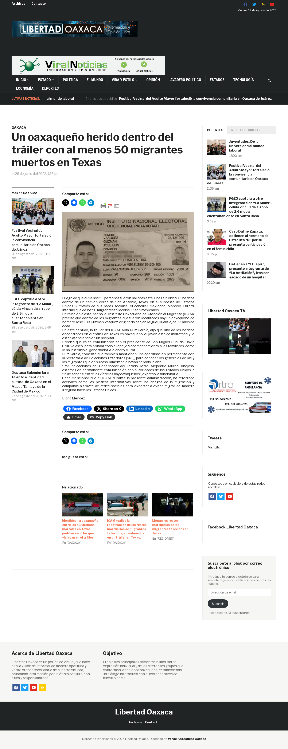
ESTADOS (217, 79)
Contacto (38, 3)
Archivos (18, 3)
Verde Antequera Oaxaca (187, 739)
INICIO (21, 79)
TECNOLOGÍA (243, 79)
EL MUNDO (95, 79)
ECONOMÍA (25, 88)
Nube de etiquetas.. (246, 130)
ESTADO (44, 79)
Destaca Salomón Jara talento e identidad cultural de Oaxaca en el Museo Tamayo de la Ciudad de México (31, 382)
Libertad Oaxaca (144, 712)
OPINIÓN (153, 79)
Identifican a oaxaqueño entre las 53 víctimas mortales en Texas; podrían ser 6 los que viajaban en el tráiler (80, 529)
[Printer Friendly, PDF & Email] (110, 206)
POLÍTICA (70, 79)
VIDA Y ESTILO (123, 79)
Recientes (215, 130)
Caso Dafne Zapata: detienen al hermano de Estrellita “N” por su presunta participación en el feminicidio (238, 240)
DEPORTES (50, 88)
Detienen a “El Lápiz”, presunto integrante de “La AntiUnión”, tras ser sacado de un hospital (249, 270)
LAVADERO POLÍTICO (184, 79)
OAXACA (19, 128)
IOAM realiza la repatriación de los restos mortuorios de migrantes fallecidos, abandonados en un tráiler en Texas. (127, 529)
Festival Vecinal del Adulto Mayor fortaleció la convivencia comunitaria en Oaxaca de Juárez (178, 99)
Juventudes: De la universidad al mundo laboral (246, 146)
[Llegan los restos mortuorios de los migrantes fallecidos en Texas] (172, 504)
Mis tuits (214, 447)
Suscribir (218, 603)
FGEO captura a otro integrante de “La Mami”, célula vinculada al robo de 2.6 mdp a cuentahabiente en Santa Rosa (32, 311)
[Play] (239, 336)
